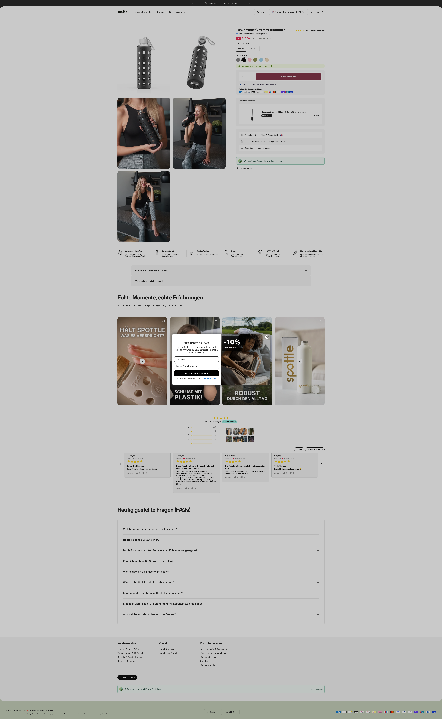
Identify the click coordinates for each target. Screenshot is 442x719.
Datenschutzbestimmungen (209, 378)
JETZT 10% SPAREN (196, 373)
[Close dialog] (267, 337)
